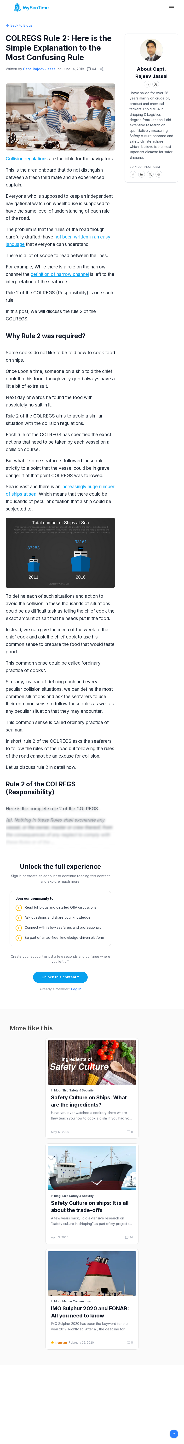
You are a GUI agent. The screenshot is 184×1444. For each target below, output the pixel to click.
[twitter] (155, 84)
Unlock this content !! (60, 977)
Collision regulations (27, 159)
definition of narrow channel (60, 274)
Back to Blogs (21, 25)
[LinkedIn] (141, 174)
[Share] (102, 69)
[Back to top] (174, 1434)
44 (94, 69)
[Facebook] (133, 174)
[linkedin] (147, 84)
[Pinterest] (158, 174)
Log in (76, 989)
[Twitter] (150, 174)
